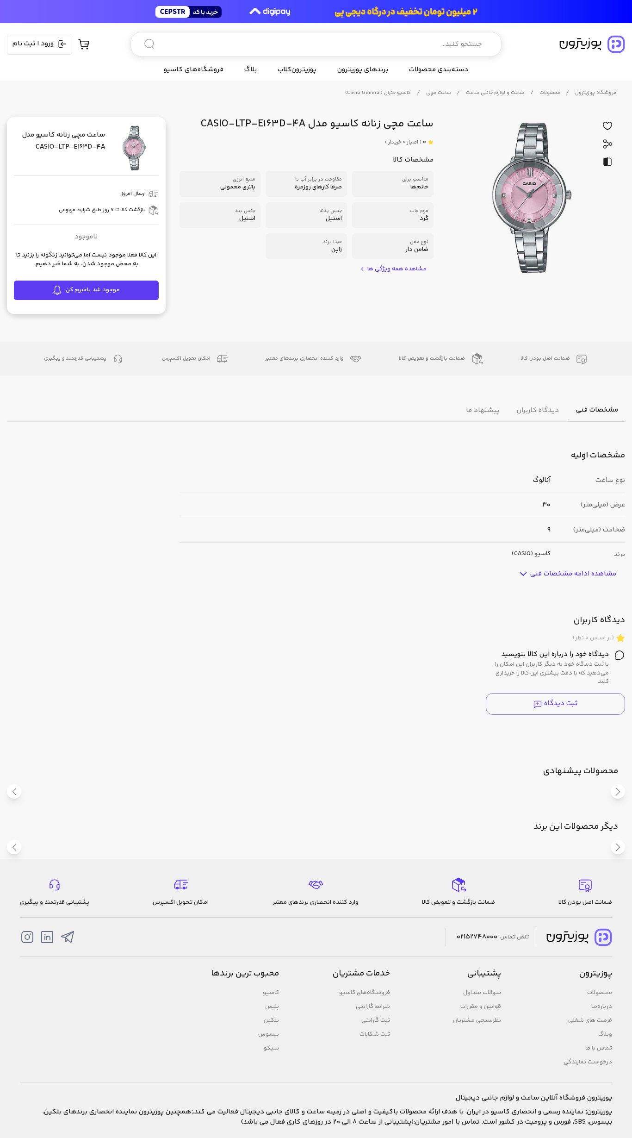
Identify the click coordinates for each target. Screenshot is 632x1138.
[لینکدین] (47, 937)
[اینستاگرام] (27, 937)
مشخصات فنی (597, 410)
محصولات (549, 92)
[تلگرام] (67, 937)
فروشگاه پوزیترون (595, 92)
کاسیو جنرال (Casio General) (378, 92)
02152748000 (477, 937)
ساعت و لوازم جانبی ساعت (495, 92)
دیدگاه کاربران (538, 410)
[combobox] (316, 44)
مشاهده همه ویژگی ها (397, 269)
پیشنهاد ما (482, 410)
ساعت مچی (438, 92)
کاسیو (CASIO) (531, 554)
